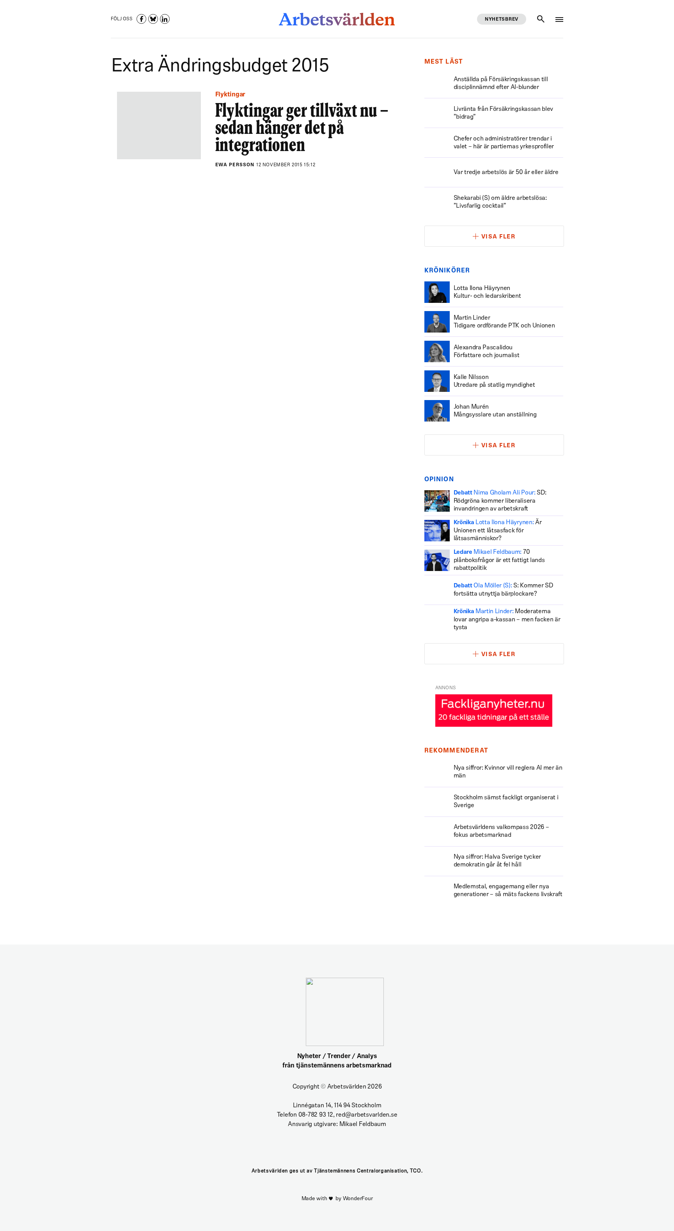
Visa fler (498, 237)
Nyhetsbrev (501, 19)
